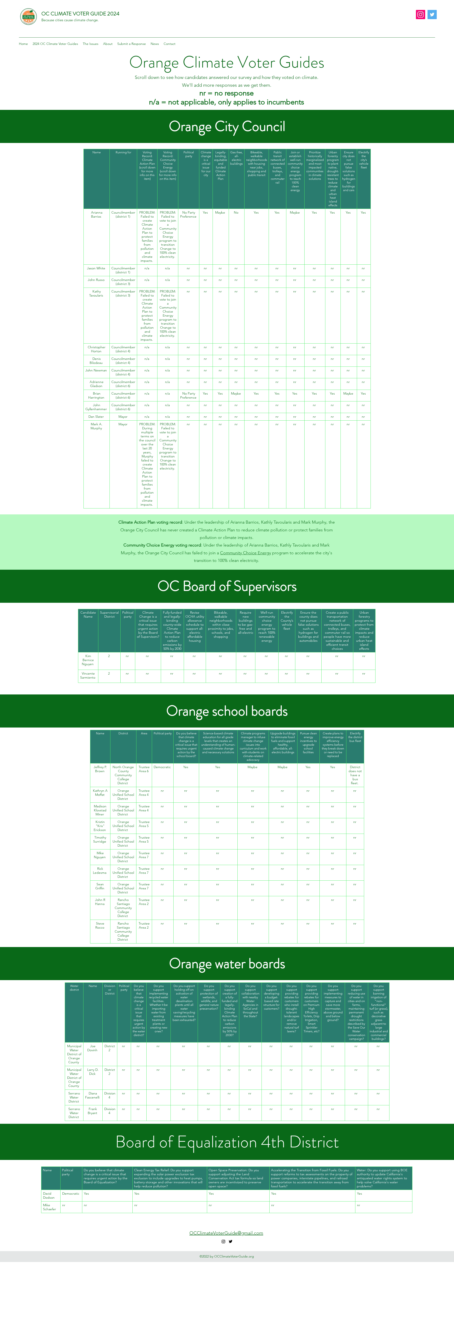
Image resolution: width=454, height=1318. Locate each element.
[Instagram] (420, 14)
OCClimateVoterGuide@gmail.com (226, 1233)
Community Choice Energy (245, 553)
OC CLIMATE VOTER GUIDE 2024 (80, 13)
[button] (55, 43)
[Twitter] (432, 14)
